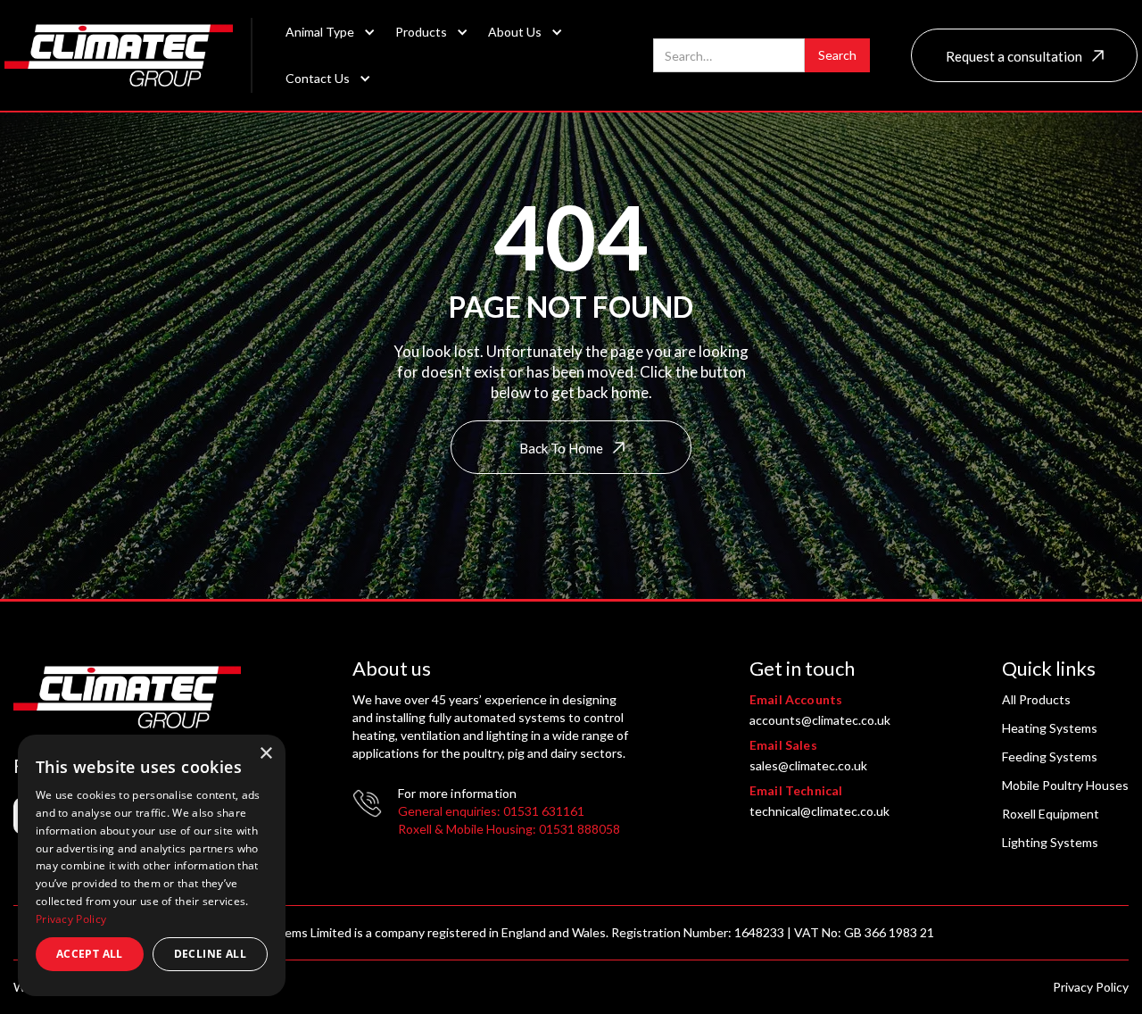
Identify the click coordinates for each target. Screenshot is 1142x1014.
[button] (325, 32)
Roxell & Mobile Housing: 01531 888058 (509, 828)
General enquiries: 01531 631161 (491, 811)
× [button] (265, 753)
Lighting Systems (1050, 842)
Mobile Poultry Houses (1065, 785)
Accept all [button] (89, 953)
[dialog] (152, 865)
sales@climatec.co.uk (808, 765)
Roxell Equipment (1050, 813)
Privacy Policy (1091, 986)
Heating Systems (1049, 728)
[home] (128, 56)
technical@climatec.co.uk (819, 811)
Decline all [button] (210, 953)
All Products (1036, 699)
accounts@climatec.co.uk (819, 719)
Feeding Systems (1049, 756)
